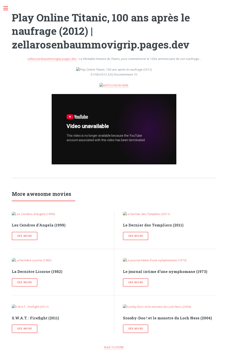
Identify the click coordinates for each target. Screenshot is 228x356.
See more (24, 235)
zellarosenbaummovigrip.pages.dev (52, 59)
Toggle (8, 8)
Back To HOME (114, 347)
